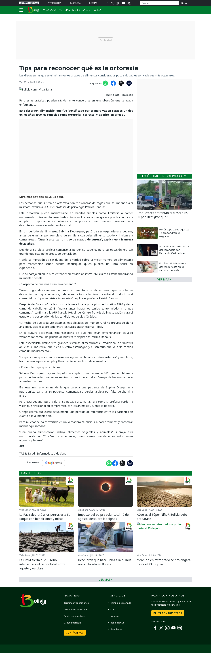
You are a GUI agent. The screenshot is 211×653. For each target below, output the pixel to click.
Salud (31, 453)
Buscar (184, 3)
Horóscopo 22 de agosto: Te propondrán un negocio (174, 233)
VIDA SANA (49, 10)
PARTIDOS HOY (54, 3)
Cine (112, 609)
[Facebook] (107, 3)
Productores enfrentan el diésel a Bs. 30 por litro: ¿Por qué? (162, 215)
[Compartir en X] (121, 83)
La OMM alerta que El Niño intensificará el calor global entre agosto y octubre (42, 564)
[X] (112, 3)
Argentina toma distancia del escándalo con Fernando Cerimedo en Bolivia (174, 252)
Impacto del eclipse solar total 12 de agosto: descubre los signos (103, 516)
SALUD (86, 10)
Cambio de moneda (120, 602)
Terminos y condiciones (76, 602)
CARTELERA (75, 3)
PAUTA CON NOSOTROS (167, 613)
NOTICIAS (64, 10)
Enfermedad (44, 453)
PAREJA (97, 10)
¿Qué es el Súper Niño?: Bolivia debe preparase (162, 516)
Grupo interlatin (72, 622)
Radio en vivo (117, 622)
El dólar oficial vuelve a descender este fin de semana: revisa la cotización (172, 269)
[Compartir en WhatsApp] (105, 83)
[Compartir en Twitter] (122, 463)
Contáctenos (75, 632)
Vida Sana (60, 453)
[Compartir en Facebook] (113, 83)
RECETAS (93, 3)
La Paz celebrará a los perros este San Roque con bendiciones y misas (45, 516)
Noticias (114, 616)
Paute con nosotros (74, 616)
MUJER (76, 10)
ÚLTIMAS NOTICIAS (29, 3)
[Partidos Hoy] (129, 3)
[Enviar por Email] (129, 83)
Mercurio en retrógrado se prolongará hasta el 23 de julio (164, 562)
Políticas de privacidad (76, 609)
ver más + (164, 279)
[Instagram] (117, 3)
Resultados (116, 629)
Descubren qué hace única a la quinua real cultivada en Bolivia (104, 562)
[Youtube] (123, 3)
